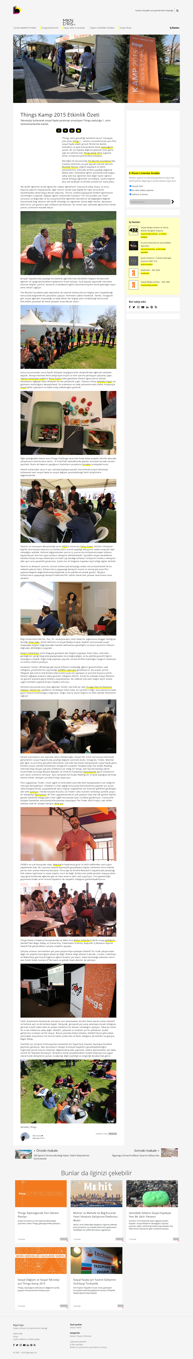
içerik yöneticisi (147, 264)
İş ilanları (134, 222)
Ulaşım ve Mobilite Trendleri (102, 27)
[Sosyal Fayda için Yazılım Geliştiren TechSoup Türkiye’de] (96, 1260)
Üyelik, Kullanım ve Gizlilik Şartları (26, 1339)
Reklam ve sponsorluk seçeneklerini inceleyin (88, 1347)
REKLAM (176, 1239)
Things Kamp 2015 (93, 153)
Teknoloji (87, 1336)
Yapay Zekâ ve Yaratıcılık (74, 27)
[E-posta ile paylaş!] (78, 130)
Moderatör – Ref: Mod (150, 270)
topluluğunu (107, 147)
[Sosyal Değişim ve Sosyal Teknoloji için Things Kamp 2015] (41, 1260)
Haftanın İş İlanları (140, 194)
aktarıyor (58, 803)
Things (76, 141)
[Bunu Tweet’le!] (65, 130)
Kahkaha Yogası (105, 381)
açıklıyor (34, 791)
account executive (148, 249)
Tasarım (80, 1336)
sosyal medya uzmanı (149, 234)
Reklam (73, 1336)
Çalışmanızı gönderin (78, 1341)
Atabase (24, 690)
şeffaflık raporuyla (67, 670)
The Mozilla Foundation (99, 161)
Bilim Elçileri (55, 378)
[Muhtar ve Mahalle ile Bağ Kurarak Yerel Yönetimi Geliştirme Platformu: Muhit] (96, 1193)
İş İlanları (174, 27)
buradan (86, 464)
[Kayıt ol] (173, 201)
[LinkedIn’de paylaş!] (72, 130)
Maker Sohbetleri (82, 940)
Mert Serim (37, 1136)
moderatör (145, 273)
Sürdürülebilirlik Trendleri (25, 27)
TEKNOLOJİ (112, 1134)
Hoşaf (23, 387)
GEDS (64, 546)
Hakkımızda (17, 1333)
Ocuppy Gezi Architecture (99, 687)
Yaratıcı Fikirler (76, 1327)
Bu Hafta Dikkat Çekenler (143, 190)
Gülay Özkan (86, 546)
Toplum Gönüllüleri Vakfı (32, 378)
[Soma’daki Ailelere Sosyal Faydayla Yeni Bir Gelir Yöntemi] (152, 1193)
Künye (15, 1336)
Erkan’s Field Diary (29, 653)
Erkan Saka (34, 642)
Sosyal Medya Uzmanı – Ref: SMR (155, 282)
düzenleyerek (89, 771)
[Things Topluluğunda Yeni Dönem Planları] (41, 1193)
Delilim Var (35, 690)
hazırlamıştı (40, 794)
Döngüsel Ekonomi (50, 27)
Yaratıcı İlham (126, 27)
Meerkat (57, 864)
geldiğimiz (110, 940)
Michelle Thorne (70, 167)
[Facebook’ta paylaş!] (58, 130)
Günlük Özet (137, 186)
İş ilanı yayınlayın (76, 1344)
